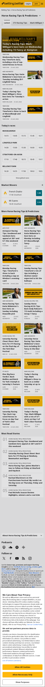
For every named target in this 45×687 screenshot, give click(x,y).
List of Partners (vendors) (11, 660)
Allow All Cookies (22, 667)
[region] (22, 637)
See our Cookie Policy (34, 624)
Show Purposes (23, 682)
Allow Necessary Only (22, 674)
